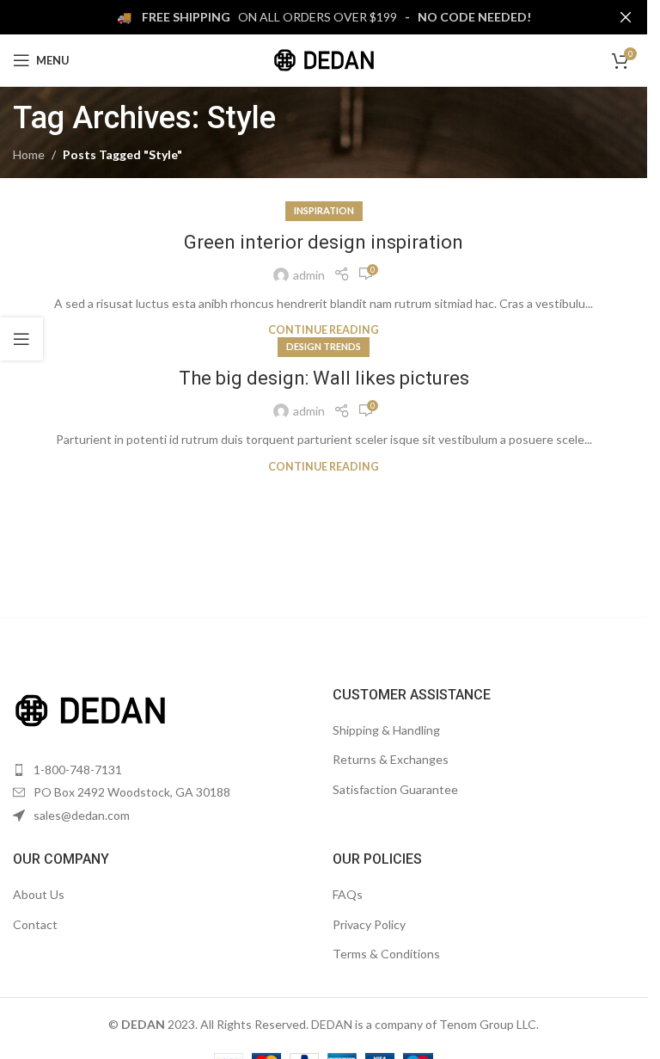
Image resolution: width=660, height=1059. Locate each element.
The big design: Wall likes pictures (324, 378)
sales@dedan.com (82, 815)
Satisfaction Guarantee (395, 789)
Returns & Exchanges (391, 759)
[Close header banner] (625, 17)
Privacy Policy (369, 924)
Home (29, 154)
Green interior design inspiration (323, 242)
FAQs (348, 894)
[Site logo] (324, 59)
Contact (35, 924)
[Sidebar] (21, 338)
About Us (38, 894)
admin (309, 275)
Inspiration (324, 210)
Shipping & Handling (386, 730)
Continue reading (323, 329)
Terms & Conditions (386, 953)
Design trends (323, 346)
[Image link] (90, 708)
